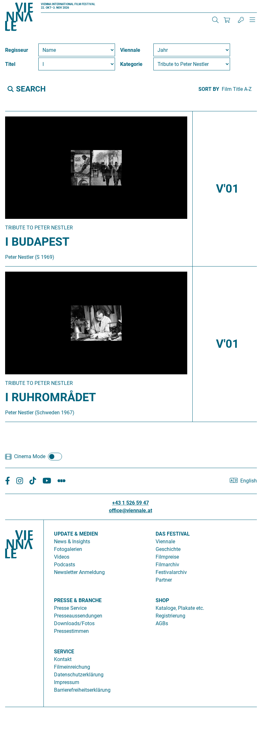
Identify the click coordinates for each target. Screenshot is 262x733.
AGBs (162, 623)
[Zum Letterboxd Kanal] (62, 481)
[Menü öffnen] (252, 22)
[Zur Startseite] (19, 18)
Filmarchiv (167, 565)
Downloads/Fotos (74, 623)
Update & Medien (76, 534)
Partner (164, 580)
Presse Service (70, 608)
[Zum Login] (241, 20)
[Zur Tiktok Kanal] (32, 481)
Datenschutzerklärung (79, 675)
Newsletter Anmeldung (79, 572)
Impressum (66, 682)
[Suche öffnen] (215, 20)
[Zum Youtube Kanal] (46, 481)
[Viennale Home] (19, 611)
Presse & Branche (78, 600)
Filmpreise (167, 557)
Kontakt (63, 659)
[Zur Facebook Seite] (7, 481)
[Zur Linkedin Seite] (19, 481)
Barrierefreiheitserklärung (82, 690)
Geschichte (168, 549)
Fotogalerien (68, 549)
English (248, 481)
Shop (162, 600)
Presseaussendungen (78, 616)
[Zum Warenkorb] (227, 20)
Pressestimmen (71, 631)
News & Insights (72, 541)
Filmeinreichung (72, 667)
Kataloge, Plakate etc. (180, 608)
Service (64, 652)
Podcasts (64, 565)
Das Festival (173, 534)
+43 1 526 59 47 (130, 503)
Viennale (165, 541)
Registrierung (170, 616)
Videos (61, 557)
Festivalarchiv (171, 572)
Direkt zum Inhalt (19, 4)
